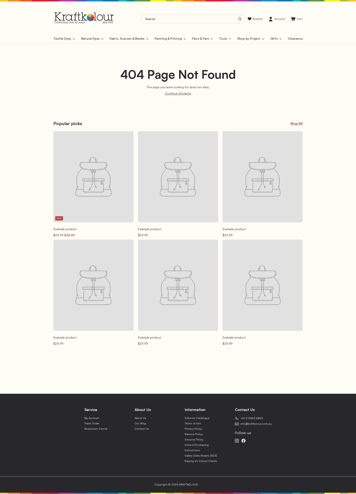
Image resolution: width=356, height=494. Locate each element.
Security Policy (194, 439)
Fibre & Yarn (201, 38)
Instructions (192, 450)
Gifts (275, 38)
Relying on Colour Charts (201, 460)
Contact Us (142, 428)
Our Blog (140, 423)
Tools (223, 38)
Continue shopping (178, 93)
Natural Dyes (90, 38)
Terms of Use (193, 423)
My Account (91, 418)
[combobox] (193, 19)
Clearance (295, 38)
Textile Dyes (62, 38)
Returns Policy (194, 434)
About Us (140, 418)
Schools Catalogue (197, 418)
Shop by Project (249, 38)
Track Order (91, 423)
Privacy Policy (193, 428)
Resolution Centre (96, 428)
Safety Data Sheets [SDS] (201, 455)
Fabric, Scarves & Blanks (127, 38)
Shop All (296, 123)
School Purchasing (197, 444)
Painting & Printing (169, 38)
